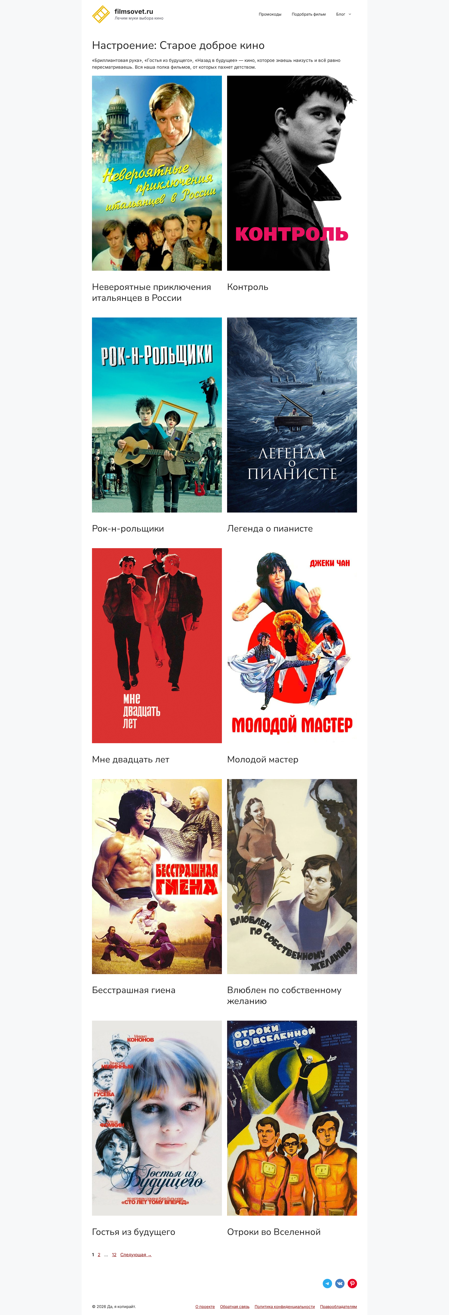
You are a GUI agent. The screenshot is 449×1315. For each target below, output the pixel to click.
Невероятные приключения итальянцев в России (151, 292)
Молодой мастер (263, 759)
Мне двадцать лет (130, 759)
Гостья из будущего (133, 1232)
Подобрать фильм (309, 14)
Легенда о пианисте (270, 528)
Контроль (247, 287)
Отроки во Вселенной (274, 1232)
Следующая (136, 1254)
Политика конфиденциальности (285, 1306)
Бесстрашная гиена (134, 990)
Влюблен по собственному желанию (284, 995)
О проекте (205, 1306)
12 (115, 1254)
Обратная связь (234, 1306)
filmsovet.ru (134, 11)
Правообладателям (338, 1306)
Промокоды (270, 14)
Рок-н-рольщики (128, 528)
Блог (340, 14)
